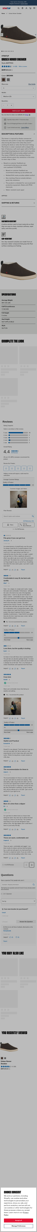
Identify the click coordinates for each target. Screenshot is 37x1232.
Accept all (18, 1220)
